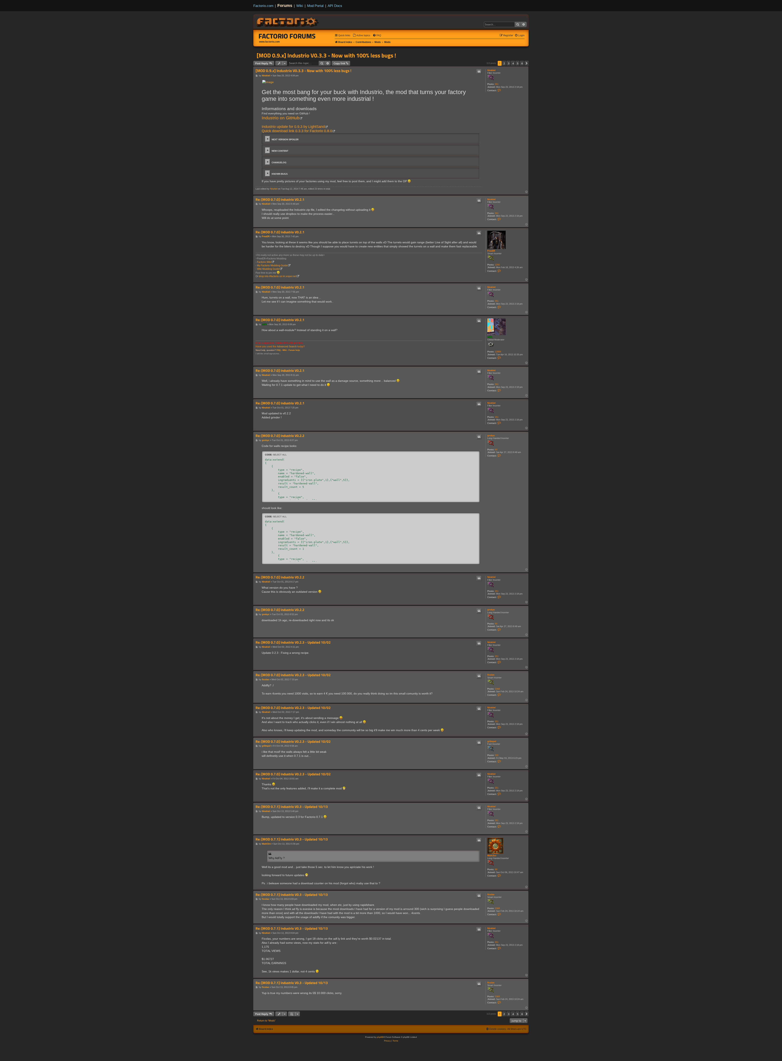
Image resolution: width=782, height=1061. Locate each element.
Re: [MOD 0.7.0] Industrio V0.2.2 (280, 436)
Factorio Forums (287, 36)
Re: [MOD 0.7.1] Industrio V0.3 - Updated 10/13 (292, 807)
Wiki (299, 6)
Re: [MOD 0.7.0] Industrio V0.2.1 (280, 199)
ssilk (489, 337)
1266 (497, 264)
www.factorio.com (269, 41)
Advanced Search (287, 346)
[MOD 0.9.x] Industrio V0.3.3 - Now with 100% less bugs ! (326, 55)
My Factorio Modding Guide (272, 265)
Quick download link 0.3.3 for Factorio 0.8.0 (297, 131)
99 (496, 869)
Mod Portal (315, 6)
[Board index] (288, 21)
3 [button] (508, 63)
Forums (284, 5)
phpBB (380, 1037)
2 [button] (504, 63)
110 (496, 755)
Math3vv (491, 855)
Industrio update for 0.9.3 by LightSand (293, 127)
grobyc (491, 435)
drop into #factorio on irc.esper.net (277, 276)
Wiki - (285, 350)
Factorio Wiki (264, 262)
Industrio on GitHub (280, 117)
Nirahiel (491, 70)
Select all (280, 454)
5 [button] (517, 63)
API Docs (335, 6)
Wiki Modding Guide (268, 269)
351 (497, 84)
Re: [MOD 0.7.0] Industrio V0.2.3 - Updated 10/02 (293, 642)
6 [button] (522, 63)
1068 (497, 689)
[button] (527, 63)
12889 (498, 351)
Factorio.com (263, 6)
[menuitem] (361, 35)
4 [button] (513, 63)
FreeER (491, 251)
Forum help (294, 350)
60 (496, 449)
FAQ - (279, 350)
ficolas (490, 675)
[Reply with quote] (479, 71)
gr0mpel (491, 741)
